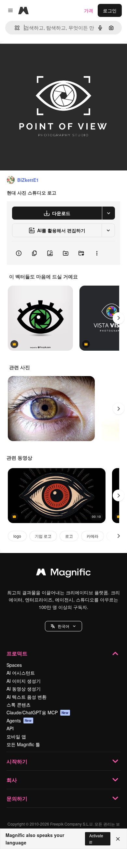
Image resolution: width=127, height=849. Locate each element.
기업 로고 (43, 536)
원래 (37, 55)
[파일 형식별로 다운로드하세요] (108, 213)
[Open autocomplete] (14, 27)
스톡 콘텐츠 (19, 704)
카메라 (92, 536)
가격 (88, 10)
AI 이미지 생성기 (24, 681)
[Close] (117, 839)
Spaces (14, 665)
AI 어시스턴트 (21, 672)
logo (17, 536)
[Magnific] (63, 573)
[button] (63, 626)
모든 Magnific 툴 (23, 744)
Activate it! (96, 838)
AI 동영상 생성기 (24, 688)
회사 (12, 780)
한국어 (63, 626)
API (10, 728)
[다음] (118, 318)
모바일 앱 (16, 736)
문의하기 (17, 798)
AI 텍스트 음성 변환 (27, 697)
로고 (69, 536)
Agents (19, 720)
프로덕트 (17, 653)
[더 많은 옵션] (96, 253)
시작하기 (17, 761)
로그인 (110, 10)
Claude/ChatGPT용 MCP (38, 712)
